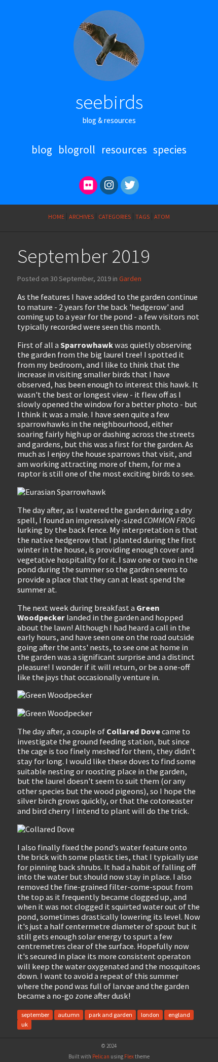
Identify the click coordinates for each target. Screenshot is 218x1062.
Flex (129, 1056)
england (179, 1014)
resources (124, 149)
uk (24, 1025)
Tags (142, 216)
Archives (81, 216)
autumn (69, 1014)
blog (41, 149)
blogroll (76, 149)
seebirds (109, 101)
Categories (114, 216)
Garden (130, 278)
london (150, 1014)
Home (56, 216)
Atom (162, 216)
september (35, 1014)
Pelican (101, 1056)
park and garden (110, 1014)
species (170, 149)
